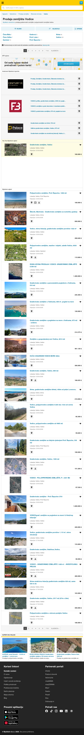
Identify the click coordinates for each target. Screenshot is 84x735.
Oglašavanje (8, 677)
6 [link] (42, 50)
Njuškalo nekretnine (9, 22)
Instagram (56, 711)
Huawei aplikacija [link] (11, 723)
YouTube (61, 711)
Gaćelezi (6, 40)
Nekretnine (13, 14)
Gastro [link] (47, 691)
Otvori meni (2, 2)
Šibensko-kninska (36, 14)
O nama (6, 674)
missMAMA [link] (49, 681)
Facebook (46, 711)
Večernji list (49, 677)
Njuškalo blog (71, 711)
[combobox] (42, 7)
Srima (58, 34)
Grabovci (33, 34)
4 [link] (35, 50)
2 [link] (28, 50)
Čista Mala (7, 34)
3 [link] (32, 50)
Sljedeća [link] (55, 50)
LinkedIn (66, 711)
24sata (47, 671)
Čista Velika (7, 37)
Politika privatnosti (10, 684)
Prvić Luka (33, 37)
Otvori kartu (69, 64)
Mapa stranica (9, 694)
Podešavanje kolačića (11, 688)
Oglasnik (5, 14)
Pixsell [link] (47, 694)
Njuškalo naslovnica (42, 2)
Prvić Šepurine (35, 40)
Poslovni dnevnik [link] (51, 674)
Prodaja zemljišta (23, 14)
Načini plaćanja (9, 691)
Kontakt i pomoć (10, 671)
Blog (5, 698)
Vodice (58, 37)
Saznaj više (46, 45)
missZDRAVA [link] (49, 684)
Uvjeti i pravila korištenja (12, 681)
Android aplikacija (11, 717)
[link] (25, 50)
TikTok (51, 711)
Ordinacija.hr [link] (49, 701)
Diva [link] (46, 698)
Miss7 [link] (47, 688)
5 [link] (39, 50)
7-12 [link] (47, 50)
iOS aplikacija (11, 712)
